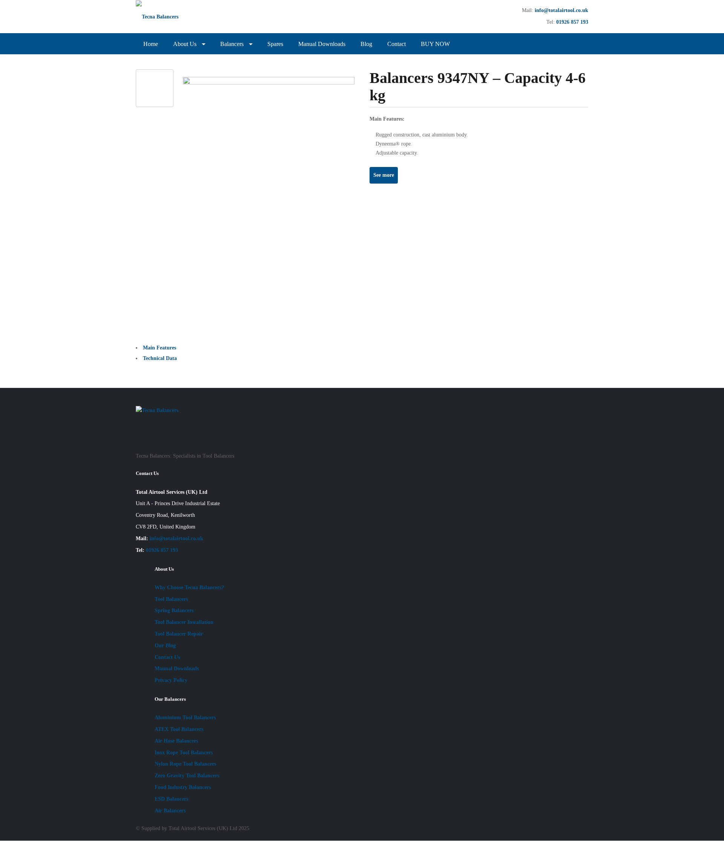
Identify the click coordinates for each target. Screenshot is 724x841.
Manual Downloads (177, 668)
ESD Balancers (171, 799)
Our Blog (165, 645)
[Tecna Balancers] (164, 17)
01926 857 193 (572, 22)
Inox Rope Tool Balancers (184, 752)
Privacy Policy (171, 680)
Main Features (159, 348)
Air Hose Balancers (176, 741)
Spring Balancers (174, 610)
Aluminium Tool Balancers (185, 717)
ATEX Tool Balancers (179, 729)
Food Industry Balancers (183, 787)
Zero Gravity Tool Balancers (187, 775)
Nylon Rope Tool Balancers (185, 764)
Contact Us (167, 657)
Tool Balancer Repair (179, 634)
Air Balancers (170, 810)
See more (383, 175)
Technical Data (160, 358)
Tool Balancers (171, 599)
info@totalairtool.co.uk (561, 10)
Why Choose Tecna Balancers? (189, 587)
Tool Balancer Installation (184, 622)
